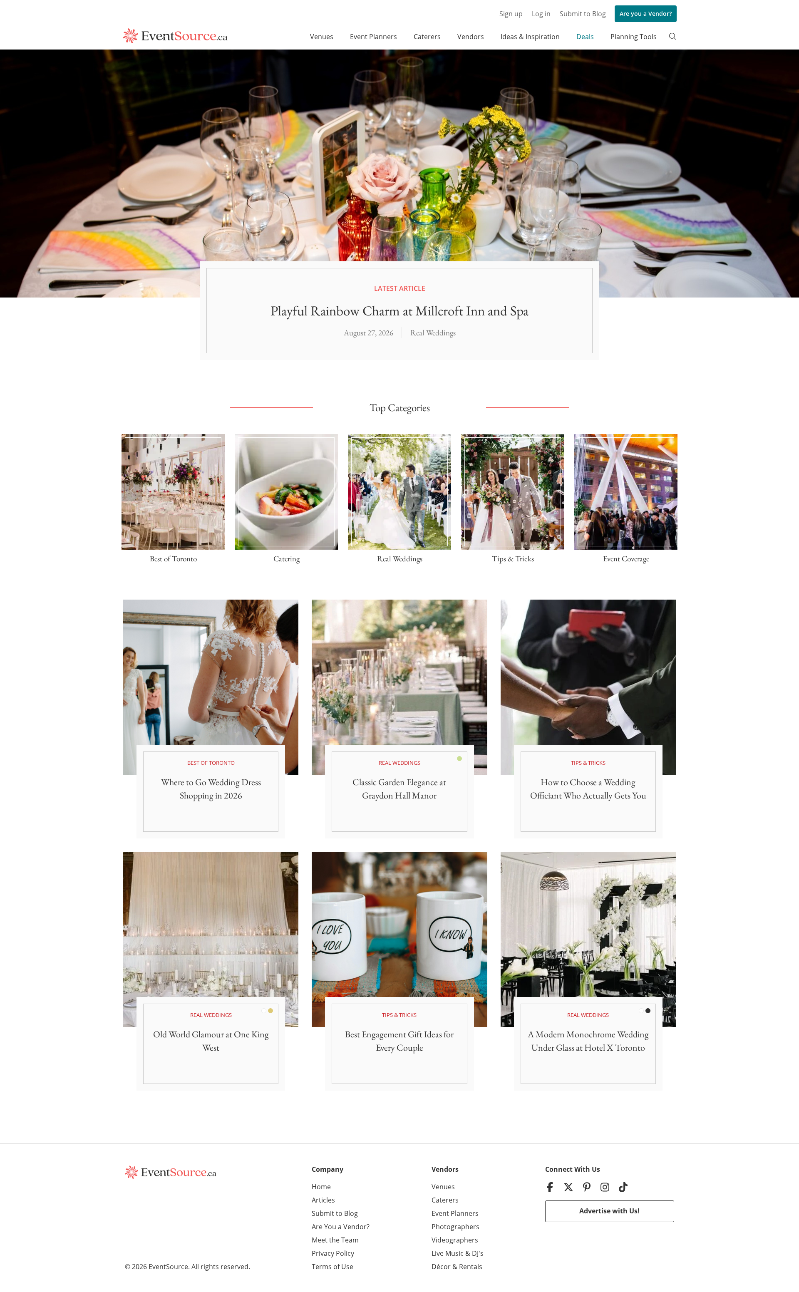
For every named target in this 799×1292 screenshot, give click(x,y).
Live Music (448, 1253)
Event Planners (373, 36)
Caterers (427, 36)
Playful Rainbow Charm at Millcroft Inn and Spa (399, 311)
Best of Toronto (211, 762)
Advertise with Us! (609, 1210)
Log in (541, 13)
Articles (323, 1200)
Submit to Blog (583, 13)
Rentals (470, 1266)
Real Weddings (433, 332)
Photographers (455, 1226)
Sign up (511, 13)
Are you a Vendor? (646, 13)
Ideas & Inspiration (530, 36)
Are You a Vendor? (341, 1226)
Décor (441, 1266)
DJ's (478, 1253)
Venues (321, 36)
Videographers (455, 1240)
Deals (585, 36)
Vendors (470, 36)
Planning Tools (633, 36)
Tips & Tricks (588, 762)
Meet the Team (335, 1240)
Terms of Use (332, 1266)
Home (321, 1186)
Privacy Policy (333, 1253)
